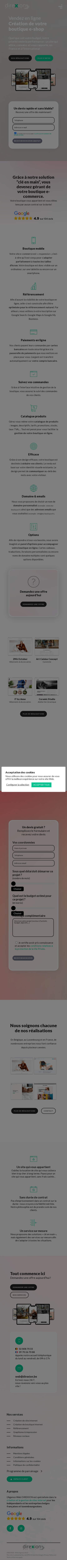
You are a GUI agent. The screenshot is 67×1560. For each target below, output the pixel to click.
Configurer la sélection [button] (17, 784)
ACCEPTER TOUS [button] (41, 785)
